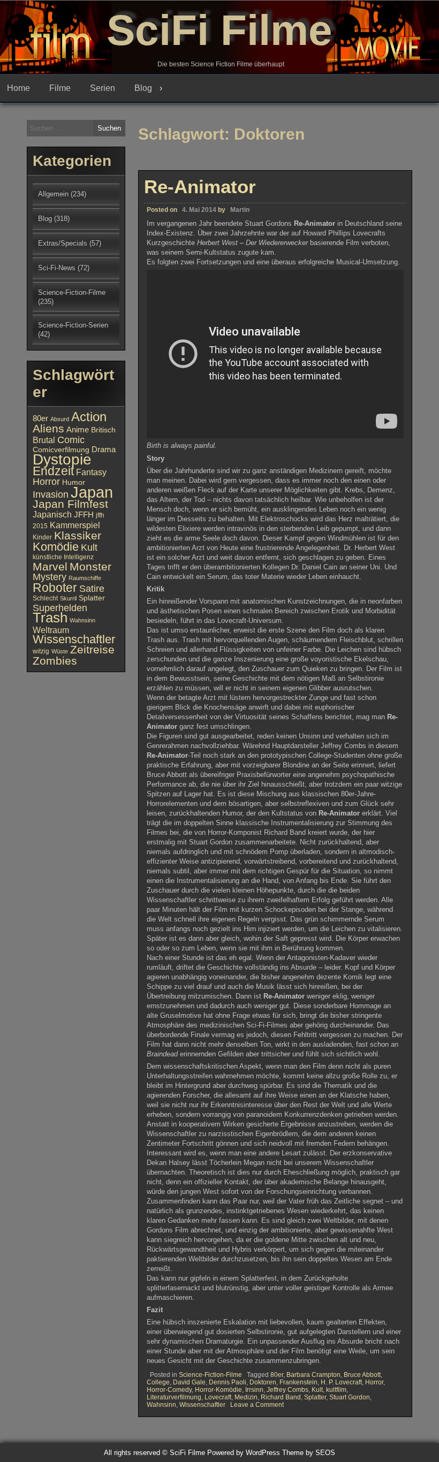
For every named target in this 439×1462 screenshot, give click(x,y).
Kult (317, 1390)
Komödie (56, 546)
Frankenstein (298, 1382)
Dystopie (62, 459)
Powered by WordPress (243, 1453)
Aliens (48, 428)
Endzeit (53, 471)
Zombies (55, 660)
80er (276, 1375)
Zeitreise (92, 649)
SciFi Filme (219, 30)
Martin (239, 210)
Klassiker (77, 535)
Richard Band (281, 1397)
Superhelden (60, 608)
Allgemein (53, 194)
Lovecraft (218, 1397)
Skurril (68, 598)
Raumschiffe (85, 578)
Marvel (50, 566)
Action (89, 417)
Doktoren (262, 1382)
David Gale (189, 1382)
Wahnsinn (161, 1404)
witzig (41, 651)
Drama (104, 449)
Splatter (315, 1397)
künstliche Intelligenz (63, 557)
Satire (91, 588)
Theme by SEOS (308, 1453)
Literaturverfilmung (174, 1397)
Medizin (246, 1397)
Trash (50, 617)
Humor (73, 482)
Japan (92, 492)
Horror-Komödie (218, 1390)
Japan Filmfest (70, 504)
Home (18, 88)
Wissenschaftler (202, 1404)
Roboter (55, 588)
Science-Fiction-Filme (210, 1375)
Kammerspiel (75, 525)
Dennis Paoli (227, 1382)
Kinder (42, 537)
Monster (90, 566)
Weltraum (51, 630)
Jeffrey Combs (287, 1390)
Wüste (59, 651)
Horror (374, 1382)
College (158, 1382)
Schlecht (45, 598)
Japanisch (52, 514)
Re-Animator (200, 186)
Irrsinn (254, 1390)
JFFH (84, 515)
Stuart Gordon (349, 1397)
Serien (102, 88)
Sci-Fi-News (56, 268)
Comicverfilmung (61, 450)
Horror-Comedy (169, 1390)
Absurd (59, 419)
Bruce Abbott (362, 1375)
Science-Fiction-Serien (73, 325)
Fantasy (91, 472)
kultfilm (336, 1390)
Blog (143, 88)
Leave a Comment (257, 1404)
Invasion (51, 494)
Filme (60, 88)
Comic (71, 440)
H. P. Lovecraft (341, 1382)
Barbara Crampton (313, 1375)
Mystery (49, 576)
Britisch (103, 430)
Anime (77, 429)
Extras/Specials (62, 243)
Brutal (44, 440)
